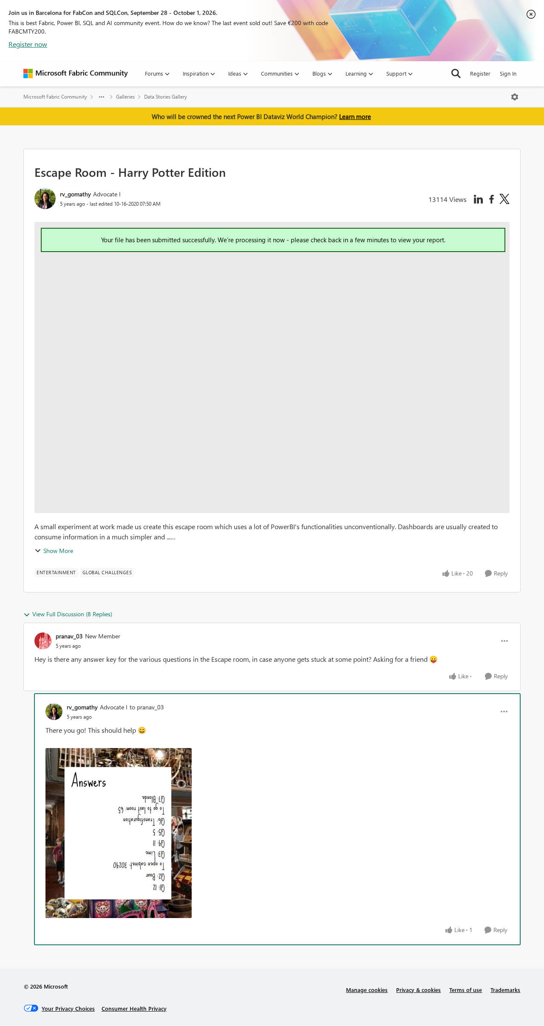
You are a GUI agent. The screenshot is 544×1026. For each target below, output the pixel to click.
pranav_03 (69, 636)
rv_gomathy (75, 194)
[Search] (456, 73)
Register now (27, 44)
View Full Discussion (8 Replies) (72, 614)
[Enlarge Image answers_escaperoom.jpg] (118, 833)
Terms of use (465, 989)
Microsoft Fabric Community (55, 97)
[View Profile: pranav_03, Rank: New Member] (42, 640)
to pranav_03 (147, 707)
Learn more (355, 116)
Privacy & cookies (418, 989)
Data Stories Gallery (165, 97)
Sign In (508, 73)
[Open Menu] (515, 97)
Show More (58, 551)
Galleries (125, 97)
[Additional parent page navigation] (101, 97)
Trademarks (505, 989)
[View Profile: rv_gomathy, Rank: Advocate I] (45, 198)
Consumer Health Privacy (134, 1008)
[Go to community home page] (75, 73)
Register (480, 73)
